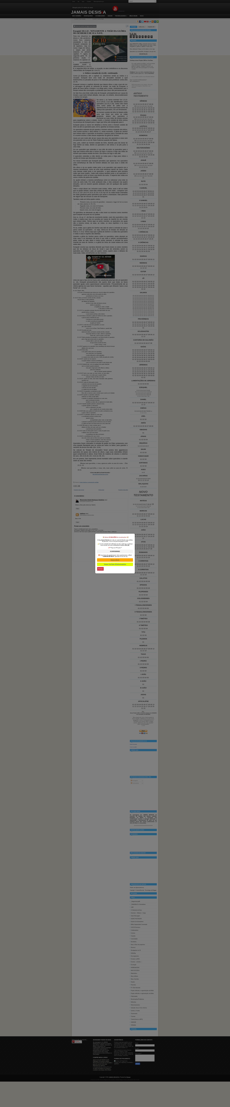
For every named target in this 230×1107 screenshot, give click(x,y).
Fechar (100, 569)
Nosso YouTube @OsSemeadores (115, 564)
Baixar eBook (115, 560)
